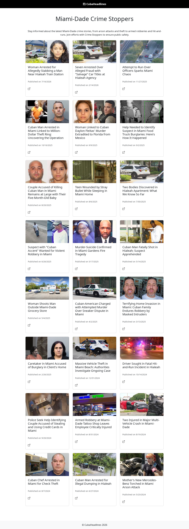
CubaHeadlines (96, 4)
